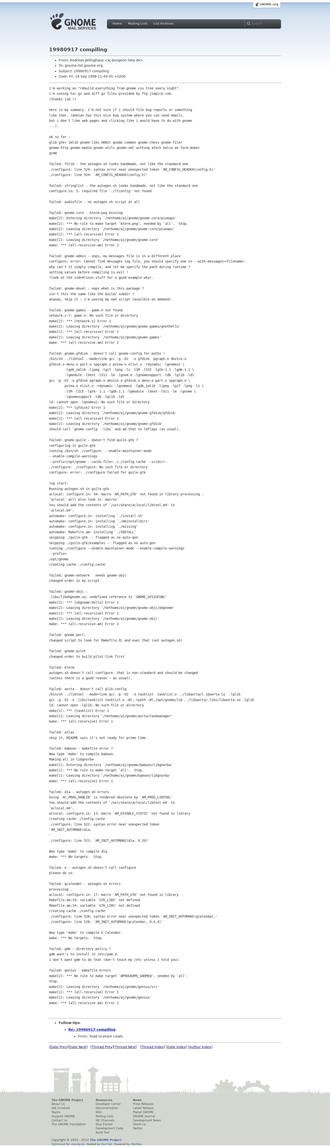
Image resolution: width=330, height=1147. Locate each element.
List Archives (164, 23)
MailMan (136, 1144)
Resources (104, 1100)
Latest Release (143, 1108)
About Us (58, 1104)
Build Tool (102, 1132)
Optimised (58, 1144)
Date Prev (58, 1047)
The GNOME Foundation (68, 1124)
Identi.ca (139, 1124)
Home (117, 23)
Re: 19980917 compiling (91, 1029)
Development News (147, 1120)
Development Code (109, 1128)
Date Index (176, 1047)
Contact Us (59, 1120)
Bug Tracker (104, 1124)
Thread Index (152, 1047)
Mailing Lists (138, 23)
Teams (55, 1112)
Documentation (107, 1108)
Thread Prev (102, 1047)
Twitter (138, 1128)
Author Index (200, 1047)
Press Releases (143, 1104)
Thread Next (125, 1047)
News (137, 1100)
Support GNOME (63, 1116)
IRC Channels (105, 1120)
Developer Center (108, 1104)
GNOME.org (268, 4)
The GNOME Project (67, 1100)
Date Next (77, 1047)
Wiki (99, 1112)
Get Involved (60, 1108)
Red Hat (106, 1144)
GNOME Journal (144, 1116)
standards (78, 1144)
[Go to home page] (80, 30)
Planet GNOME (143, 1112)
